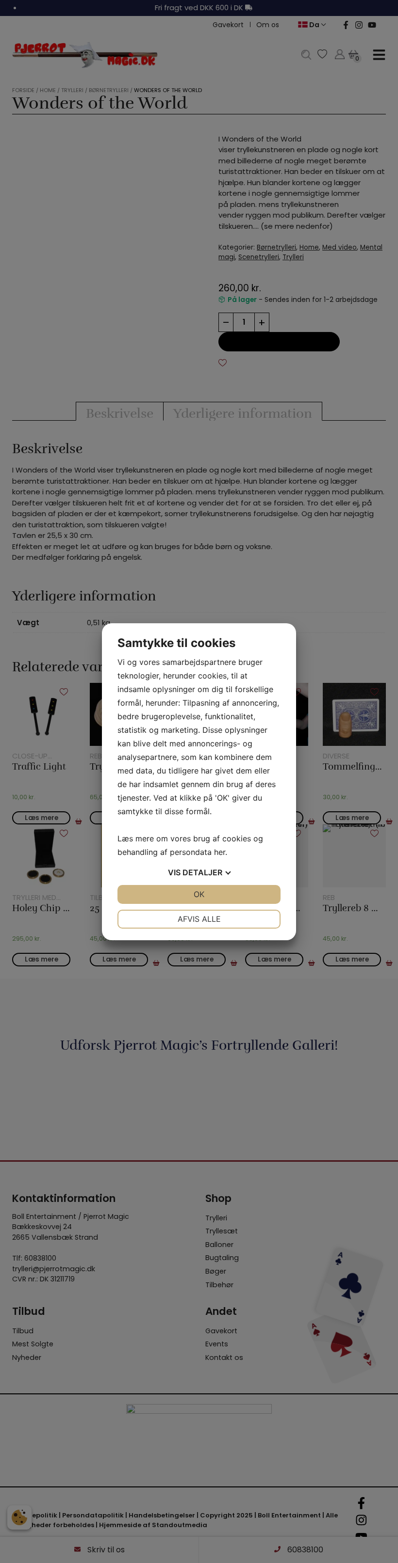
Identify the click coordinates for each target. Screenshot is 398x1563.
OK (199, 894)
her (219, 852)
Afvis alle (199, 919)
